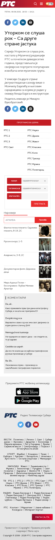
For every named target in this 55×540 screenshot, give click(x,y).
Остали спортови (28, 458)
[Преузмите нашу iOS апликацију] (27, 392)
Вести (7, 439)
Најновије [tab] (10, 212)
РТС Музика (34, 164)
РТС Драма (33, 136)
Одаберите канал (30, 181)
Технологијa (23, 468)
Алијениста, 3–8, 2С (14, 255)
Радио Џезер (42, 499)
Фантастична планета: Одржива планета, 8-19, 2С (20, 229)
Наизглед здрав (36, 475)
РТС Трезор (34, 158)
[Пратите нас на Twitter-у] (21, 425)
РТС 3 (7, 141)
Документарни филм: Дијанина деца (19, 270)
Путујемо (37, 468)
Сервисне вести (12, 446)
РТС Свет (9, 147)
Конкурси (17, 509)
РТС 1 (7, 130)
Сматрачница (31, 446)
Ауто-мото (10, 458)
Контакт (14, 507)
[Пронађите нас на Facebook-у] (28, 425)
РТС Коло (33, 152)
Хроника (18, 441)
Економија (43, 441)
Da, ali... (9, 304)
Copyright (24, 527)
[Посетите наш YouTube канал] (36, 425)
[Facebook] (8, 22)
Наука (46, 470)
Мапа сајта (42, 517)
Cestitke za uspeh (14, 346)
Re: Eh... (9, 360)
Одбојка (7, 456)
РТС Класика (34, 147)
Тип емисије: (14, 188)
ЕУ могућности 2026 (27, 448)
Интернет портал (34, 509)
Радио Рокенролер (30, 497)
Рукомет (19, 456)
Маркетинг (27, 507)
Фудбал (21, 454)
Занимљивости (38, 466)
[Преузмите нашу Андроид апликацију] (27, 400)
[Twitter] (15, 22)
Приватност (11, 527)
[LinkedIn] (23, 22)
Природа (8, 473)
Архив (27, 502)
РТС (6, 507)
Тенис (44, 454)
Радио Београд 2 (43, 493)
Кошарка (33, 454)
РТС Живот (33, 141)
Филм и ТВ (34, 470)
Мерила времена (13, 444)
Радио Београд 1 (22, 493)
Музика (10, 468)
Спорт (11, 454)
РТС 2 (7, 136)
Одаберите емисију (32, 188)
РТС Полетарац (36, 169)
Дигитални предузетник (28, 473)
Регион (30, 439)
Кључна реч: (14, 196)
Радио (7, 493)
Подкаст (45, 446)
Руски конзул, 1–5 (13, 241)
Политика (18, 439)
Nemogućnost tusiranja (16, 332)
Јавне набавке (42, 507)
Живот (24, 466)
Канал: (14, 181)
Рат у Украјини (32, 444)
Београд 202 (34, 495)
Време (46, 444)
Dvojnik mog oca (13, 318)
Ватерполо (32, 456)
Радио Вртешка (24, 499)
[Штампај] (31, 22)
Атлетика (46, 456)
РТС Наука (33, 130)
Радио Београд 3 (15, 495)
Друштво (30, 441)
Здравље (21, 470)
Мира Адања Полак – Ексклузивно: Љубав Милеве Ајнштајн (18, 285)
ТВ (4, 480)
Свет (39, 439)
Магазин (13, 466)
